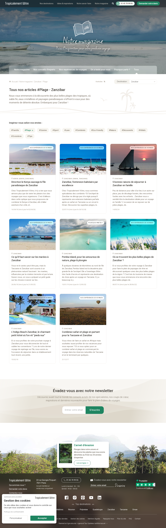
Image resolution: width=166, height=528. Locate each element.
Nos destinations (46, 3)
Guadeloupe (98, 510)
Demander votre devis (18, 489)
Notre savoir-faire (84, 3)
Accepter (42, 518)
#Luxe (67, 130)
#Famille (15, 130)
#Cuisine (43, 130)
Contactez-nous (15, 493)
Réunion (71, 510)
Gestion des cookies (78, 519)
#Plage (28, 130)
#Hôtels (142, 130)
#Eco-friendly (97, 130)
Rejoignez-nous (108, 519)
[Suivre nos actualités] (104, 82)
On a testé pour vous (100, 69)
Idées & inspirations (65, 3)
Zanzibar (134, 82)
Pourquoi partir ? (122, 69)
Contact (137, 519)
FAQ (130, 519)
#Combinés (80, 130)
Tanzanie (123, 510)
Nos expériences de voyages (73, 69)
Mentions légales (94, 519)
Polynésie (84, 510)
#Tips (29, 136)
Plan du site (121, 519)
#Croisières (16, 136)
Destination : (122, 81)
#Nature (112, 130)
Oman (134, 510)
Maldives (59, 510)
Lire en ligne (81, 463)
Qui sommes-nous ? (17, 485)
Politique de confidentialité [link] (14, 512)
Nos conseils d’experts (44, 69)
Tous (136, 69)
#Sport (55, 130)
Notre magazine (101, 3)
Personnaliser (16, 518)
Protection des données (59, 519)
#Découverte (127, 130)
